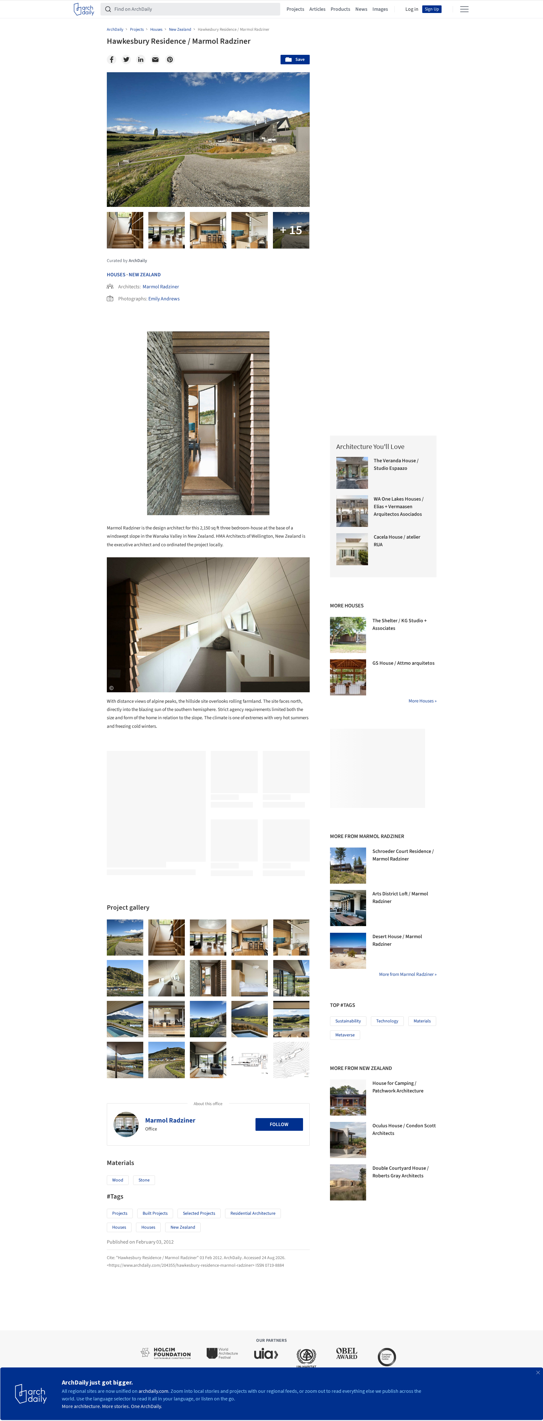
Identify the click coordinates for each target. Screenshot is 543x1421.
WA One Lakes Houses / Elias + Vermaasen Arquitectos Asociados (399, 507)
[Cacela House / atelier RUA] (352, 549)
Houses (116, 274)
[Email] (155, 59)
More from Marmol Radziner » (407, 974)
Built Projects (155, 1213)
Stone (144, 1180)
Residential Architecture (252, 1213)
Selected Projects (199, 1213)
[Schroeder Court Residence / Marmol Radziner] (348, 866)
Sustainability (348, 1021)
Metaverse (345, 1035)
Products (340, 9)
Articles (317, 9)
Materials (422, 1021)
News (361, 9)
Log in (411, 9)
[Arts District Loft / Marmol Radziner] (348, 908)
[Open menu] (464, 9)
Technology (387, 1021)
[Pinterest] (170, 59)
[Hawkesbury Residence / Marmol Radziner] (125, 937)
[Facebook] (111, 59)
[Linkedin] (140, 59)
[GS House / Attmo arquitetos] (348, 677)
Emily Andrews (164, 298)
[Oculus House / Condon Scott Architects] (348, 1140)
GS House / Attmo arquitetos (403, 663)
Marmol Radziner (161, 286)
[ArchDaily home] (84, 9)
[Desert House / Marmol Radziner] (348, 951)
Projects (295, 9)
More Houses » (422, 701)
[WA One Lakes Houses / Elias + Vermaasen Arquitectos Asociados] (352, 511)
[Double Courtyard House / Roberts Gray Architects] (348, 1182)
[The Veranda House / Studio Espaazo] (352, 473)
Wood (117, 1180)
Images (380, 9)
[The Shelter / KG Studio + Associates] (348, 635)
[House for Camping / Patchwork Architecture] (348, 1097)
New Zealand (145, 274)
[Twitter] (126, 59)
